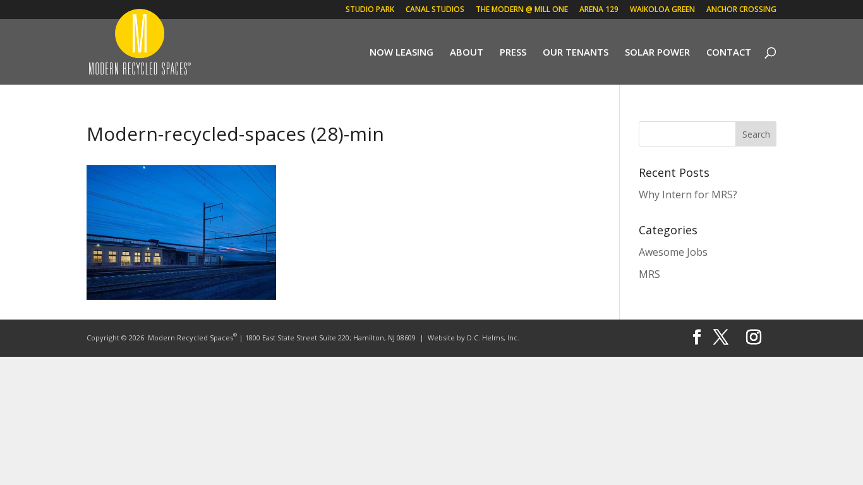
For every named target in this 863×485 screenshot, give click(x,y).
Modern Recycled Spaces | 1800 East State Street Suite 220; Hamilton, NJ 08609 (282, 337)
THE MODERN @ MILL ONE (522, 10)
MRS (649, 274)
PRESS (513, 52)
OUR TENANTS (575, 52)
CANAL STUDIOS (435, 10)
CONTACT (728, 52)
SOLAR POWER (657, 52)
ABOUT (466, 52)
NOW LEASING (401, 52)
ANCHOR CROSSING (741, 10)
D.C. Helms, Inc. (493, 337)
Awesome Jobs (673, 252)
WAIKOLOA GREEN (662, 10)
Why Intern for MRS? (688, 194)
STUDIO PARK (370, 10)
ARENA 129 (599, 10)
